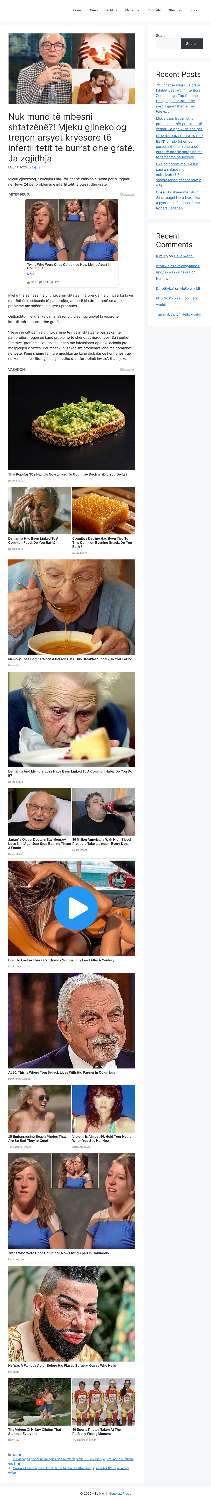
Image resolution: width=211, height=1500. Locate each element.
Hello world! (184, 256)
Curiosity (154, 10)
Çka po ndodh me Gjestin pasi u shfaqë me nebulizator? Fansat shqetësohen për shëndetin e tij (178, 174)
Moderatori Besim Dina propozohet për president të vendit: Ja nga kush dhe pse (179, 123)
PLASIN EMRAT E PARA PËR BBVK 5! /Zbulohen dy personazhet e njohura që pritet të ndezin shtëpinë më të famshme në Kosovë (179, 146)
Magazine (132, 10)
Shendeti (175, 10)
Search (162, 35)
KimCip (162, 256)
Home (77, 10)
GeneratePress (120, 1493)
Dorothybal (165, 288)
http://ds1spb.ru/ (170, 298)
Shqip (17, 1454)
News (94, 10)
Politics (111, 10)
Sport (194, 10)
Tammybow (165, 314)
